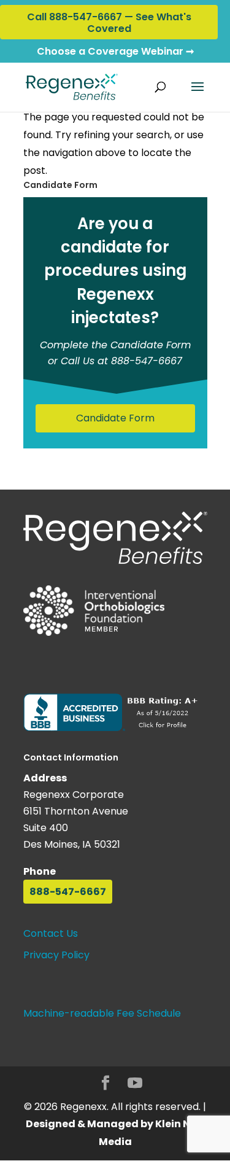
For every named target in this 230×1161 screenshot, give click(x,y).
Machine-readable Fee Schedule (102, 1013)
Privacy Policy (56, 955)
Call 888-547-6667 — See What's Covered (109, 23)
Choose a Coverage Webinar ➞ (115, 51)
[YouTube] (135, 1084)
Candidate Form (115, 418)
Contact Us (50, 933)
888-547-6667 (67, 892)
